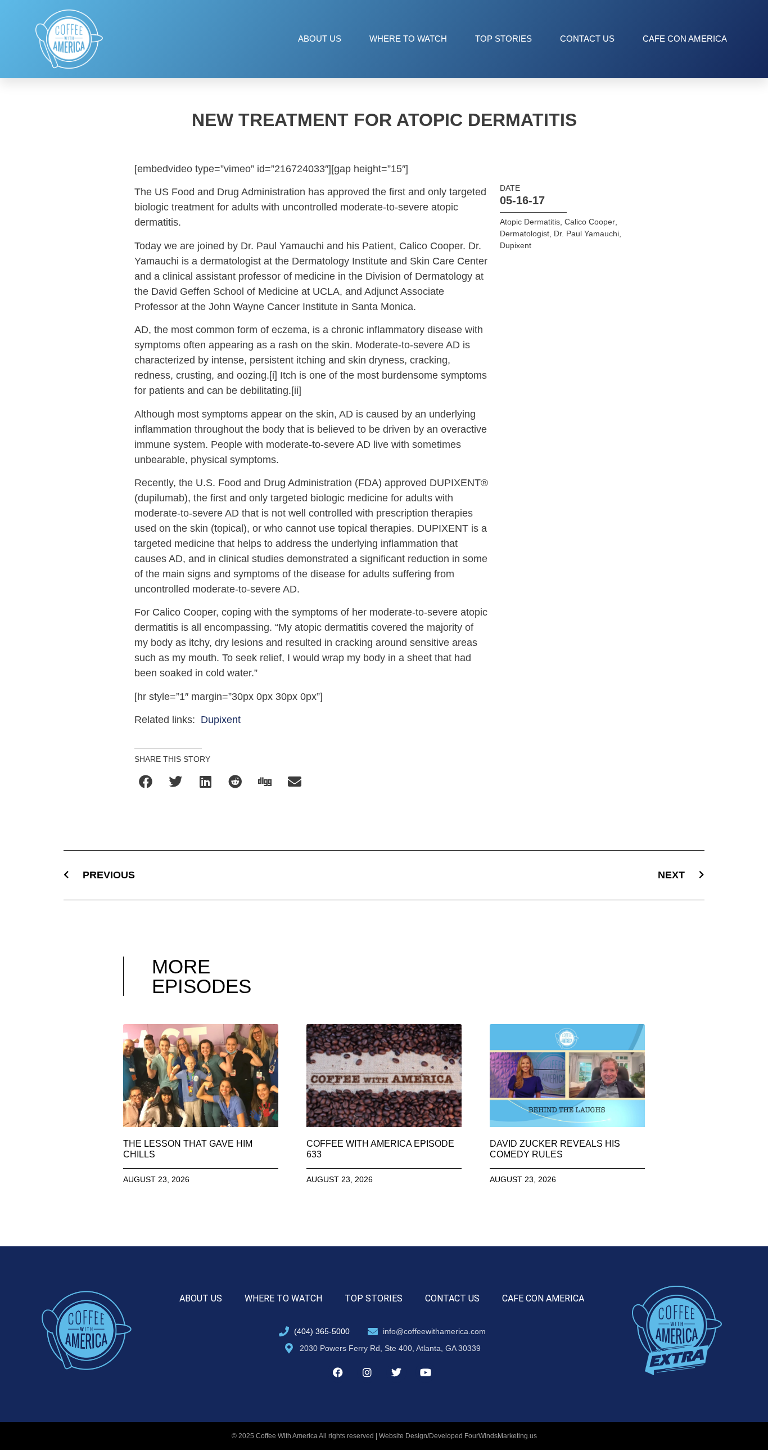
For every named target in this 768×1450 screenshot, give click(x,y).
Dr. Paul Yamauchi (586, 233)
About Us (319, 38)
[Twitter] (396, 1372)
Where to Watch (408, 38)
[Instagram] (367, 1372)
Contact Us (587, 38)
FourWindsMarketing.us (500, 1436)
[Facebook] (338, 1372)
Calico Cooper (589, 221)
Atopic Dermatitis (530, 221)
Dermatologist (524, 233)
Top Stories (503, 38)
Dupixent (221, 719)
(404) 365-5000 (322, 1331)
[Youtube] (425, 1372)
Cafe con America (685, 38)
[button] (146, 781)
